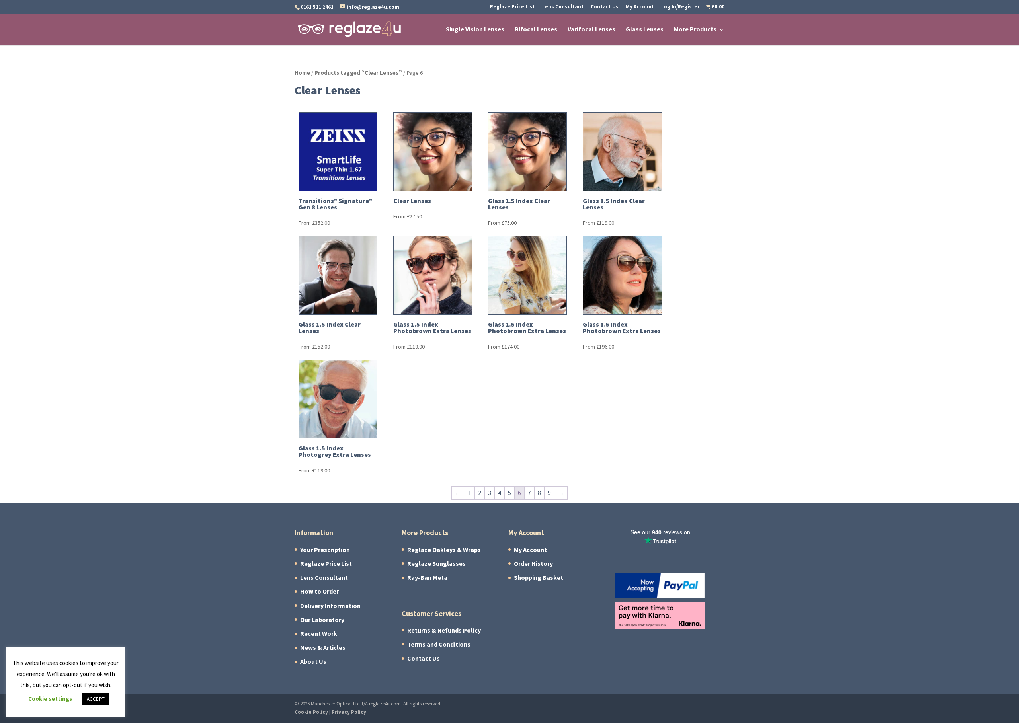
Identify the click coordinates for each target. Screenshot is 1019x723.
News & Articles (323, 647)
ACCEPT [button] (96, 699)
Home (302, 73)
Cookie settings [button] (50, 699)
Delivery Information (330, 606)
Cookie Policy (311, 712)
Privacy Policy (349, 712)
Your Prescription (325, 550)
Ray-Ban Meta (427, 577)
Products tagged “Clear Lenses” (358, 73)
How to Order (319, 591)
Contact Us (605, 7)
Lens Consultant (563, 7)
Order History (533, 563)
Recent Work (318, 633)
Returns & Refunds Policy (444, 630)
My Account (640, 7)
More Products (695, 30)
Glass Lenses (645, 30)
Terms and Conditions (438, 644)
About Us (313, 661)
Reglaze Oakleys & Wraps (444, 550)
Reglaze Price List (512, 7)
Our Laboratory (322, 620)
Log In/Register (680, 7)
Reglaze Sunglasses (436, 563)
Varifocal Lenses (591, 30)
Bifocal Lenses (536, 30)
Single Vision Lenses (475, 30)
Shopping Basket (538, 577)
